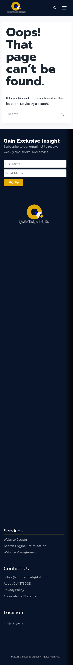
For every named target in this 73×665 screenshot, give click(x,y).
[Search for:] (36, 114)
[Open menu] (64, 7)
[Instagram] (33, 636)
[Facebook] (40, 636)
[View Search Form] (54, 8)
